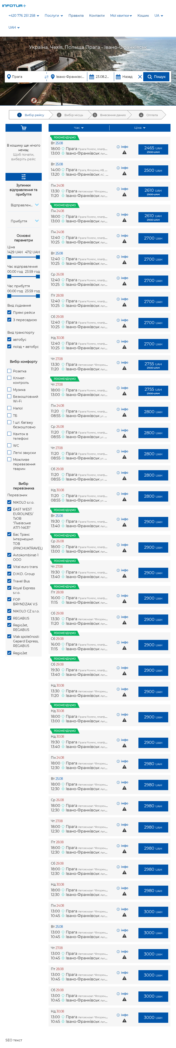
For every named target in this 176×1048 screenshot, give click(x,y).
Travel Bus (21, 581)
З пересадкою (25, 320)
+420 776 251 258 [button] (22, 16)
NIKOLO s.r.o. (23, 502)
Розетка (19, 371)
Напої (18, 408)
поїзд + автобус (26, 347)
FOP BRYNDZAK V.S (25, 602)
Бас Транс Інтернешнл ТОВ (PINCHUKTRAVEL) (26, 541)
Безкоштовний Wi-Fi (25, 399)
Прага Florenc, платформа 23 (96, 411)
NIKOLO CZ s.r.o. (26, 611)
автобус (19, 340)
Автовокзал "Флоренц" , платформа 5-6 (103, 763)
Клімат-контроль (21, 380)
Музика (19, 390)
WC (16, 446)
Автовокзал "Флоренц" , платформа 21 (103, 911)
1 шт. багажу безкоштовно (24, 424)
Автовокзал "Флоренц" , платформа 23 (103, 191)
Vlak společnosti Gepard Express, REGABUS (26, 641)
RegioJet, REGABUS (21, 627)
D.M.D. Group (24, 574)
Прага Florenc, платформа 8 (96, 238)
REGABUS (21, 618)
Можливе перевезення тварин (24, 464)
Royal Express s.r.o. (24, 590)
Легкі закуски (24, 453)
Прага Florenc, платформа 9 (96, 149)
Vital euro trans (25, 567)
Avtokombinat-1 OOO (25, 557)
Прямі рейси (24, 313)
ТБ (15, 416)
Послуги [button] (52, 16)
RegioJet (20, 653)
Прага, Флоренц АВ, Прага (95, 170)
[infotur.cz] (14, 5)
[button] (121, 16)
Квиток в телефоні (20, 436)
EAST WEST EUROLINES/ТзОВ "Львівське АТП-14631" (23, 518)
